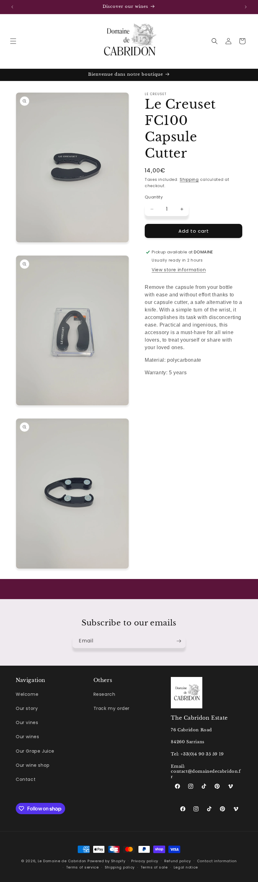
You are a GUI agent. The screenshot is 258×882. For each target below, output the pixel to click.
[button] (13, 41)
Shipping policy (120, 867)
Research (104, 694)
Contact (26, 779)
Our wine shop (33, 765)
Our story (27, 708)
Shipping (189, 179)
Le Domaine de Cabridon (62, 860)
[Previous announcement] (12, 7)
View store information (179, 270)
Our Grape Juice (35, 751)
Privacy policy (144, 860)
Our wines (27, 736)
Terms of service (82, 867)
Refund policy (177, 860)
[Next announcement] (246, 7)
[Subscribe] (179, 641)
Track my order (111, 708)
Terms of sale (154, 867)
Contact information (217, 860)
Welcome (27, 694)
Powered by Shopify (106, 860)
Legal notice (186, 867)
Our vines (27, 722)
